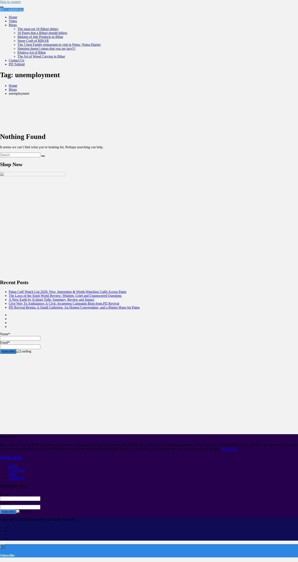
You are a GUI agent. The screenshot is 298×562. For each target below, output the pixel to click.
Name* (5, 494)
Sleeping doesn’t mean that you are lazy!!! (46, 48)
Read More (229, 449)
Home (13, 17)
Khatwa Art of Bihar (31, 52)
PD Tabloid (17, 64)
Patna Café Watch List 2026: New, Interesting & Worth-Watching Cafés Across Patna (67, 292)
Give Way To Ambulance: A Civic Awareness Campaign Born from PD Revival (64, 303)
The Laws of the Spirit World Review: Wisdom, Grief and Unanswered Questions (65, 295)
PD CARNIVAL (12, 10)
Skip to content (10, 2)
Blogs (13, 25)
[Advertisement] (131, 395)
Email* (5, 503)
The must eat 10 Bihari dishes (37, 29)
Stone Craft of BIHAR (33, 41)
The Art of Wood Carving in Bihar (41, 56)
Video (13, 21)
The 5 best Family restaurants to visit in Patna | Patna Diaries (59, 44)
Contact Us (16, 60)
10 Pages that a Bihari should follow (42, 33)
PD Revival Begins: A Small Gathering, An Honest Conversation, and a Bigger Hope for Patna (74, 307)
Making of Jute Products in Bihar (40, 37)
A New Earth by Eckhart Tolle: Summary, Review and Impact (51, 299)
